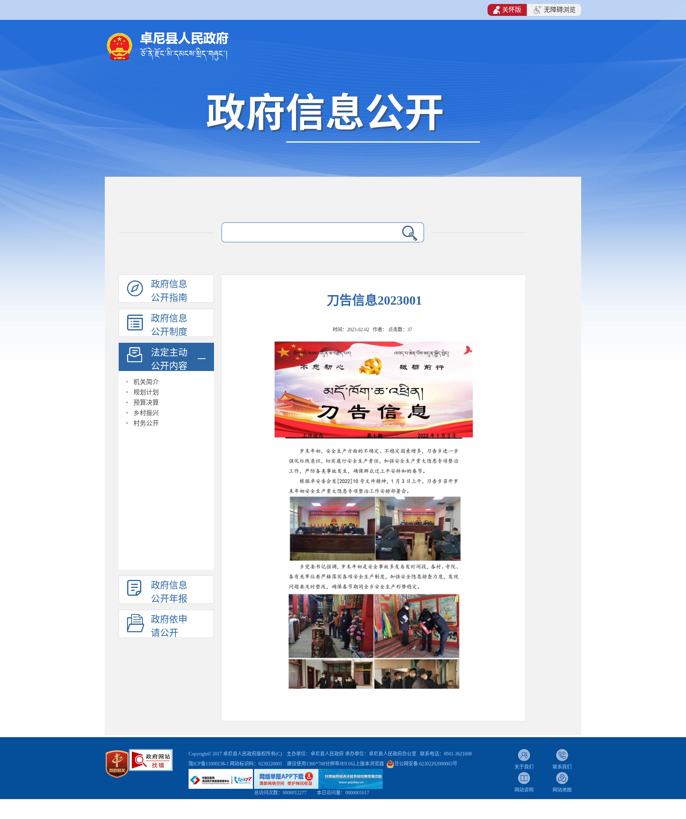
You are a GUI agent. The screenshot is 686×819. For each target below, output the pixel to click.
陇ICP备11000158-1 (209, 764)
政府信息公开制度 (169, 325)
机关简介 (146, 382)
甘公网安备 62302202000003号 (425, 764)
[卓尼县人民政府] (180, 45)
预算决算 (146, 402)
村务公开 (146, 423)
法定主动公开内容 (169, 359)
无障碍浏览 (560, 9)
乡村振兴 (146, 413)
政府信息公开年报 (169, 592)
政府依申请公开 (169, 626)
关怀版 (511, 9)
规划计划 (146, 392)
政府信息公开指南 (169, 291)
